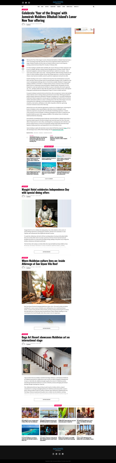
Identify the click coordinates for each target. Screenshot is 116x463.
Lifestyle (46, 6)
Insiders (58, 6)
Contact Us (76, 6)
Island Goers (52, 6)
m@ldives (29, 24)
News (42, 6)
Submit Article (69, 6)
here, (65, 128)
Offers (63, 6)
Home (39, 6)
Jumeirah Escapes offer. (57, 129)
